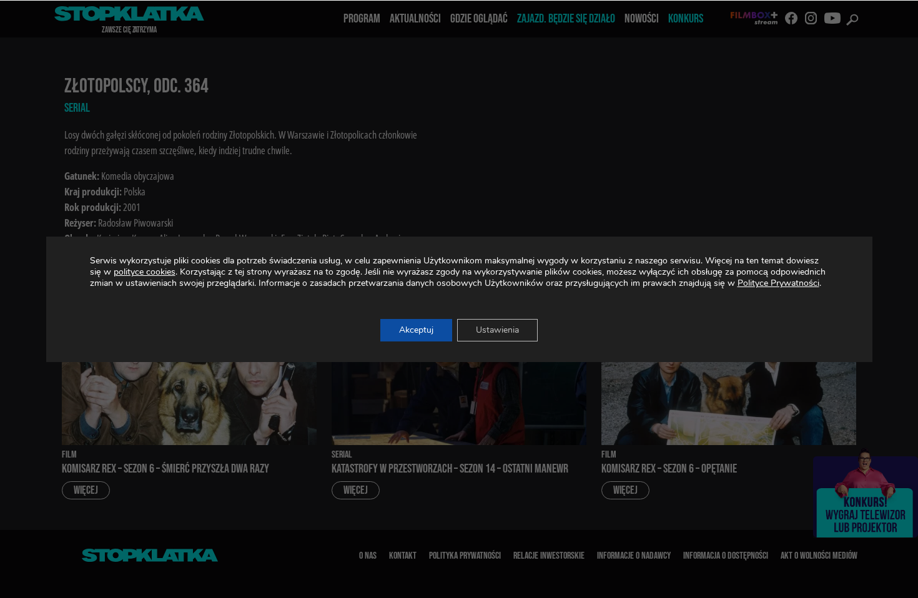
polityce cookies (144, 272)
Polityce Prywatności (778, 283)
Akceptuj (416, 330)
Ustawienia (497, 330)
